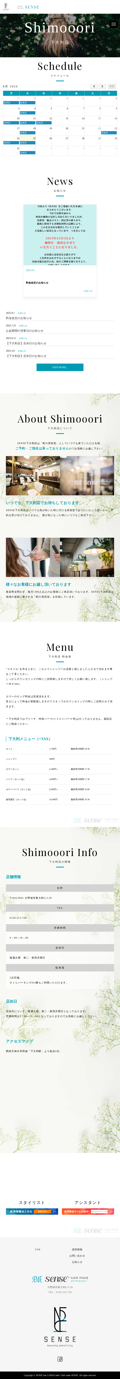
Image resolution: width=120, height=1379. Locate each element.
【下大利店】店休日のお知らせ (26, 343)
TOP (37, 1249)
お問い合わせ (77, 1255)
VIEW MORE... (60, 367)
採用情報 (77, 1249)
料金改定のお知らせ (37, 282)
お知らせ (88, 291)
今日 (111, 86)
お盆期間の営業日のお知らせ (25, 330)
